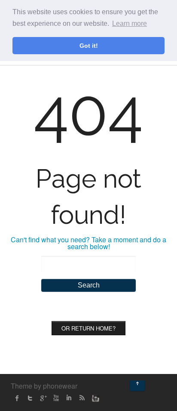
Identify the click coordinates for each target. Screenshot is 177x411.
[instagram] (94, 398)
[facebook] (17, 398)
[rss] (81, 398)
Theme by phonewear (44, 386)
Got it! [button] (88, 45)
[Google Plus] (43, 398)
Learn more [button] (129, 23)
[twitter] (30, 398)
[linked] (68, 398)
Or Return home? (88, 328)
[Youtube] (55, 398)
